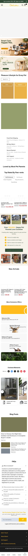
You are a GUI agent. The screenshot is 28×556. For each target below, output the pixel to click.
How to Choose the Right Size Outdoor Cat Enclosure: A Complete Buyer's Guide (13, 435)
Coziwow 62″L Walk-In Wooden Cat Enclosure (20, 203)
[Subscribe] (23, 519)
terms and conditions (18, 524)
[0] (25, 5)
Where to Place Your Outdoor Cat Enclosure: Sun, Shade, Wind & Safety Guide (18, 444)
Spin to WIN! (19, 1)
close (26, 1)
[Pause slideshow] (1, 35)
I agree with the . (15, 524)
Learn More (12, 330)
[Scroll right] (26, 219)
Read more (3, 440)
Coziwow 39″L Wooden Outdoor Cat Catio (6, 204)
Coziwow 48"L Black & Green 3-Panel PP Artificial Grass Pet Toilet (7, 291)
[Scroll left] (2, 219)
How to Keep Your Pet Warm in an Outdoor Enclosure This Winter (18, 449)
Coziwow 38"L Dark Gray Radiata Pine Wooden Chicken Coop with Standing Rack (20, 291)
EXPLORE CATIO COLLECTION (14, 250)
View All (4, 79)
